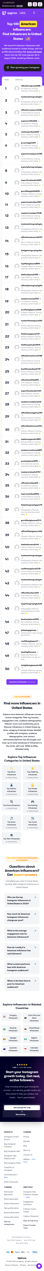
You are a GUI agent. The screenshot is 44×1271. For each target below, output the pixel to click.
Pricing (26, 1137)
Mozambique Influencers (31, 1029)
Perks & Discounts (11, 1182)
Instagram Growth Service (11, 1138)
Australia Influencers (10, 1049)
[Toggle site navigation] (34, 12)
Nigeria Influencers (31, 1039)
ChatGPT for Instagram (9, 1168)
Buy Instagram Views (12, 1163)
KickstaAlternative (11, 1204)
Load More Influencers (22, 682)
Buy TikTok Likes (29, 1240)
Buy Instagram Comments (21, 1237)
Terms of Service (11, 1265)
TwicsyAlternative (11, 1208)
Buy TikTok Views (22, 1243)
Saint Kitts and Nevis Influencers (32, 1018)
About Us (26, 1150)
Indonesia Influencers (31, 1049)
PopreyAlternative (11, 1217)
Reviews (26, 1141)
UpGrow (22, 1258)
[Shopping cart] (39, 13)
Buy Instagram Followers (10, 1145)
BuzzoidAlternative (11, 1213)
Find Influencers (10, 1175)
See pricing (22, 1114)
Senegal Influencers (10, 1039)
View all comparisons (9, 1223)
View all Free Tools (30, 1221)
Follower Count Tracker (29, 1210)
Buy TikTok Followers (14, 1240)
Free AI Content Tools (29, 1226)
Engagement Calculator (28, 1203)
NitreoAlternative (11, 1199)
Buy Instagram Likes (12, 1151)
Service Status (33, 1265)
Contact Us (27, 1155)
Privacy (23, 1265)
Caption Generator (31, 1216)
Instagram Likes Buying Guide (10, 1157)
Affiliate (26, 1159)
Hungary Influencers (10, 1016)
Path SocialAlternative (8, 1193)
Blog (25, 1146)
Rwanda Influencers (10, 1029)
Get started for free (22, 1108)
